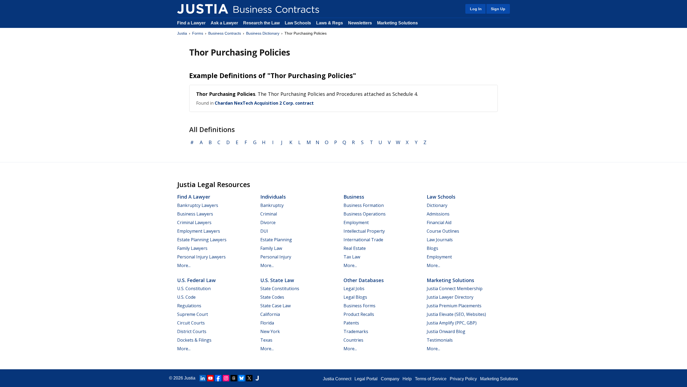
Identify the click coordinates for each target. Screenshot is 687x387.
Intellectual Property (364, 231)
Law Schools (298, 23)
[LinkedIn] (202, 378)
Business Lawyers (195, 214)
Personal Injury (275, 257)
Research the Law (261, 23)
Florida (267, 323)
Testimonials (440, 340)
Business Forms (359, 306)
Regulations (189, 306)
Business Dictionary (262, 33)
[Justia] (202, 9)
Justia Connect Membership (455, 288)
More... (184, 265)
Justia (182, 33)
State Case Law (275, 306)
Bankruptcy (272, 205)
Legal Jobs (354, 288)
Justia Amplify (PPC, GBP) (452, 323)
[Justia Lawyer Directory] (257, 378)
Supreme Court (192, 314)
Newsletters (360, 23)
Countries (353, 340)
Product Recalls (359, 314)
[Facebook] (218, 378)
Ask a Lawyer (225, 23)
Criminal (268, 214)
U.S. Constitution (194, 288)
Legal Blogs (355, 297)
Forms (197, 33)
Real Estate (355, 248)
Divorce (268, 222)
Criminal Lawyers (194, 222)
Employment (356, 222)
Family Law (271, 248)
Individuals (273, 197)
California (270, 314)
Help (407, 379)
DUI (264, 231)
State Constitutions (279, 288)
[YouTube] (210, 378)
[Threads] (234, 378)
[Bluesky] (241, 378)
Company (390, 379)
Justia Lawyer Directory (450, 297)
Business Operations (365, 214)
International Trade (363, 240)
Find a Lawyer (191, 23)
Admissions (438, 214)
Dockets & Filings (194, 340)
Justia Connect (337, 379)
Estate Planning (276, 240)
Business (354, 197)
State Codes (272, 297)
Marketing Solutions (397, 23)
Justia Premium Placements (454, 306)
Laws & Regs (329, 23)
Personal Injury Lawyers (201, 257)
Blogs (432, 248)
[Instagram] (226, 378)
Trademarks (356, 331)
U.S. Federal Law (196, 280)
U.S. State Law (277, 280)
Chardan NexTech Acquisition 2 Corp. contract (264, 103)
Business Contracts (224, 33)
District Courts (191, 331)
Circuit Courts (191, 323)
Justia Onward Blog (446, 331)
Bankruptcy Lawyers (197, 205)
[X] (249, 378)
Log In (476, 9)
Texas (266, 340)
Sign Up (498, 9)
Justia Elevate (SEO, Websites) (456, 314)
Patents (351, 323)
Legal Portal (366, 379)
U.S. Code (186, 297)
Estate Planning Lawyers (201, 240)
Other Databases (364, 280)
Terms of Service (431, 379)
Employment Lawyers (198, 231)
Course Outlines (443, 231)
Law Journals (440, 240)
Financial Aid (439, 222)
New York (270, 331)
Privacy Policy (463, 379)
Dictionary (437, 205)
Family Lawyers (192, 248)
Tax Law (352, 257)
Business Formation (364, 205)
